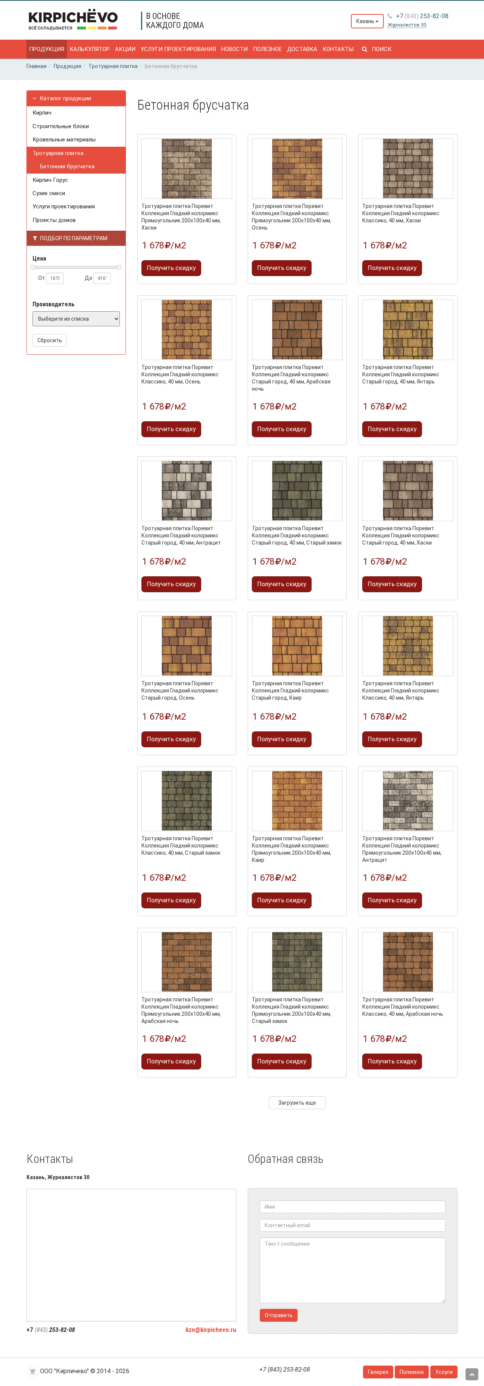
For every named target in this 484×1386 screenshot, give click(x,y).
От (42, 278)
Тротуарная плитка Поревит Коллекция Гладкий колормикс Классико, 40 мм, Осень (180, 374)
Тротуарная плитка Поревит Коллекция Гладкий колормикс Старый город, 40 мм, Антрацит (181, 535)
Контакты (338, 49)
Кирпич (42, 112)
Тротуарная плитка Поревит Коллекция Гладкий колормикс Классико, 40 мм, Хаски (400, 213)
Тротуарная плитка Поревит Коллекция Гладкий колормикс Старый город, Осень (180, 690)
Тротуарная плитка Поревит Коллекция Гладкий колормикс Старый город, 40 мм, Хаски (400, 535)
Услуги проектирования (178, 49)
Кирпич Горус (50, 180)
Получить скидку (171, 268)
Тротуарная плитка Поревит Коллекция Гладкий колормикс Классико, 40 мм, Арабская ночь (402, 1006)
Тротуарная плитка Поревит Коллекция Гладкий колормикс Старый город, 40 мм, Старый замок (297, 535)
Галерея (378, 1372)
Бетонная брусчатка (67, 166)
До (89, 278)
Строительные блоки (61, 126)
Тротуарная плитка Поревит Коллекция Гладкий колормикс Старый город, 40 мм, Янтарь (400, 374)
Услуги (444, 1372)
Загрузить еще (297, 1103)
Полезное (267, 49)
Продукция (46, 49)
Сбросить (49, 340)
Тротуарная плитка (58, 153)
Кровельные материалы (64, 139)
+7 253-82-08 (421, 16)
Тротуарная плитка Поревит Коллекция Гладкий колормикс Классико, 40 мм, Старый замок (180, 845)
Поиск (379, 49)
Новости (234, 49)
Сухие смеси (49, 193)
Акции (125, 49)
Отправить (279, 1315)
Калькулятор (90, 49)
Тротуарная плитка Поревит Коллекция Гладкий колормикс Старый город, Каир (290, 690)
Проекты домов (54, 220)
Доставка (302, 49)
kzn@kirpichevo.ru (211, 1329)
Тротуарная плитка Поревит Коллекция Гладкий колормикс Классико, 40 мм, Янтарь (400, 690)
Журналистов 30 (407, 25)
